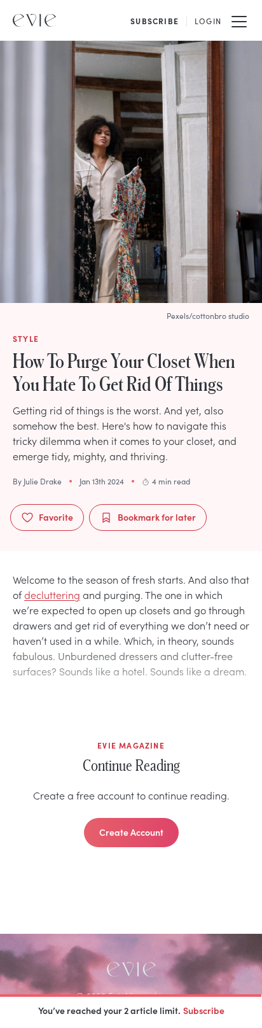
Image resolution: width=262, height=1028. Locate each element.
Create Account (131, 832)
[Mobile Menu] (239, 20)
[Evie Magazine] (34, 20)
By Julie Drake (37, 481)
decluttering (52, 595)
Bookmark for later (157, 516)
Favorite (56, 516)
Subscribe (203, 1010)
